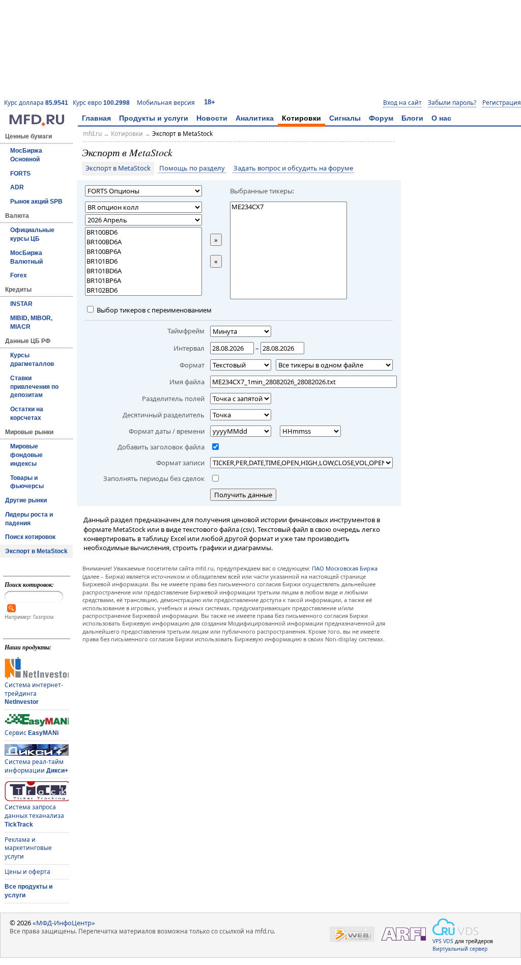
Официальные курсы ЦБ (32, 234)
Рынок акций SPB (36, 201)
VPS (437, 941)
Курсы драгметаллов (32, 359)
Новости (211, 118)
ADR (17, 187)
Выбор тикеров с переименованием (153, 310)
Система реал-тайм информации (36, 766)
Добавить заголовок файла (161, 446)
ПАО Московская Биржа (345, 568)
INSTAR (21, 303)
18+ (209, 102)
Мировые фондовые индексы (26, 455)
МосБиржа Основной (26, 155)
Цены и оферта (27, 871)
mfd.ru (92, 133)
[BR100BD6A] (143, 242)
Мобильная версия (166, 102)
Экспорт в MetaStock (36, 551)
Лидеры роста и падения (29, 519)
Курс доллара (36, 102)
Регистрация (501, 103)
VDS (448, 941)
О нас (441, 118)
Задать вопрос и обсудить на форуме (293, 168)
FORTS (20, 173)
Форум (381, 118)
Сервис (32, 732)
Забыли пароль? (452, 103)
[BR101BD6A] (143, 271)
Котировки (301, 118)
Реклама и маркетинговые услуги (28, 848)
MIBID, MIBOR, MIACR (31, 322)
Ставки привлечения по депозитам (34, 387)
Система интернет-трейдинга (34, 692)
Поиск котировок (30, 537)
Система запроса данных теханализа (34, 815)
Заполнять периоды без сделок (154, 478)
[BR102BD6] (143, 290)
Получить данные (243, 494)
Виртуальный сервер (459, 948)
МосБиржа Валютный (26, 257)
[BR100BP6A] (143, 252)
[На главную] (36, 123)
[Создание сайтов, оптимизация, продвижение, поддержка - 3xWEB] (352, 934)
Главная (96, 118)
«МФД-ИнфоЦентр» (64, 922)
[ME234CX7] (288, 207)
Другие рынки (26, 500)
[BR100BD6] (143, 232)
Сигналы (345, 118)
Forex (18, 275)
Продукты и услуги (153, 118)
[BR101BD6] (143, 261)
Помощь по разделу (192, 168)
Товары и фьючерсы (27, 482)
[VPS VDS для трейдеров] (455, 926)
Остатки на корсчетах (26, 413)
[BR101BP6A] (143, 281)
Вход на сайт (402, 103)
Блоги (412, 118)
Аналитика (255, 118)
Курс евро (101, 102)
